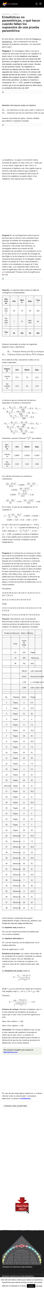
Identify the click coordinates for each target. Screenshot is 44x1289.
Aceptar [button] (31, 1286)
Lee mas (39, 1286)
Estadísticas (6, 14)
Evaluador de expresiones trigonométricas (17, 1267)
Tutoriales (15, 14)
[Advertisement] (22, 204)
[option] (22, 1252)
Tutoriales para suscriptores (15, 1106)
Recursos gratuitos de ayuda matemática (18, 1276)
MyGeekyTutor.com (10, 1052)
